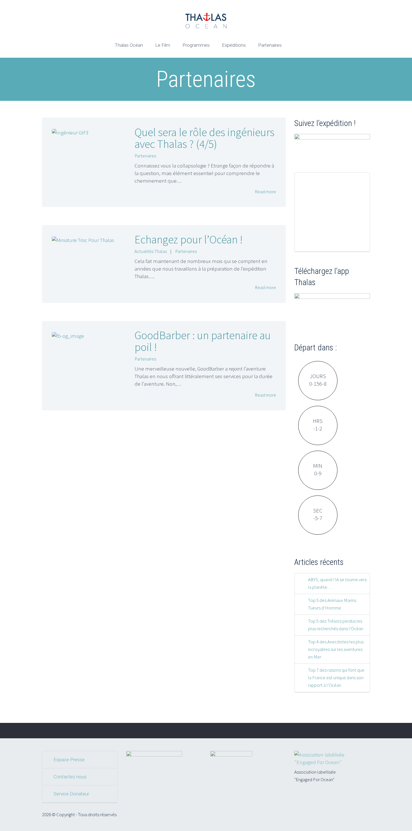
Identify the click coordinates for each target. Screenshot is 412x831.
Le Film (162, 45)
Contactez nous (70, 776)
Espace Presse (69, 759)
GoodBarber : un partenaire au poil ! (203, 341)
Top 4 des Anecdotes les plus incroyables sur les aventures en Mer (336, 649)
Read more (265, 191)
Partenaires (270, 45)
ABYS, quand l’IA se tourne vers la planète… (337, 583)
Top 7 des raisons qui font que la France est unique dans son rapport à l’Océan (336, 677)
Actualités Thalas (151, 251)
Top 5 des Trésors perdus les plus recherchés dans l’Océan (335, 625)
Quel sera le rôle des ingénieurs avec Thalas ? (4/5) (204, 138)
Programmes (196, 45)
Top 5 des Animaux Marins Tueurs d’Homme (332, 604)
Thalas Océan (129, 45)
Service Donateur (71, 794)
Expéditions (234, 45)
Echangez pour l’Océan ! (188, 239)
